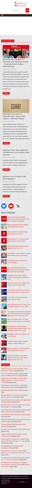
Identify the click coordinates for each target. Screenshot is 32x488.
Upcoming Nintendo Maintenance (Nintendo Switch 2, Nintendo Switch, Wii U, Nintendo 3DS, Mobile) (18, 270)
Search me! (27, 10)
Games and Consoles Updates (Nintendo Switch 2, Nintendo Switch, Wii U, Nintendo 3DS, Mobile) (18, 219)
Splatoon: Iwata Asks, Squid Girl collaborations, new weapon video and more (16, 152)
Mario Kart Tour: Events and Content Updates (14, 429)
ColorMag (8, 483)
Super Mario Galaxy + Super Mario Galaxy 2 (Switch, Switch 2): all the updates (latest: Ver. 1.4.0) (17, 357)
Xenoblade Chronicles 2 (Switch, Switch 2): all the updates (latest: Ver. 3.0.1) (18, 277)
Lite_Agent (14, 69)
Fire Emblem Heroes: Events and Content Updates (16, 414)
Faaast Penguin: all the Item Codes (11, 390)
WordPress (27, 482)
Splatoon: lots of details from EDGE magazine (14, 177)
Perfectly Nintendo (14, 482)
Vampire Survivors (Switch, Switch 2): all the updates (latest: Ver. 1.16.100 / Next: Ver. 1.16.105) (14, 380)
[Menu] (2, 15)
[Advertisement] (16, 25)
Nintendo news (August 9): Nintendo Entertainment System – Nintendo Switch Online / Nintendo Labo (15, 62)
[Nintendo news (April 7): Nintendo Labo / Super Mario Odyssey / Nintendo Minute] (16, 106)
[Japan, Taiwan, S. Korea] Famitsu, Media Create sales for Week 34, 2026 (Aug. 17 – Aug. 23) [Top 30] (15, 441)
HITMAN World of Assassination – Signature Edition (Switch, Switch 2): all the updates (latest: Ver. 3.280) (19, 328)
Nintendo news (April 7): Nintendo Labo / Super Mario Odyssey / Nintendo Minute (14, 116)
